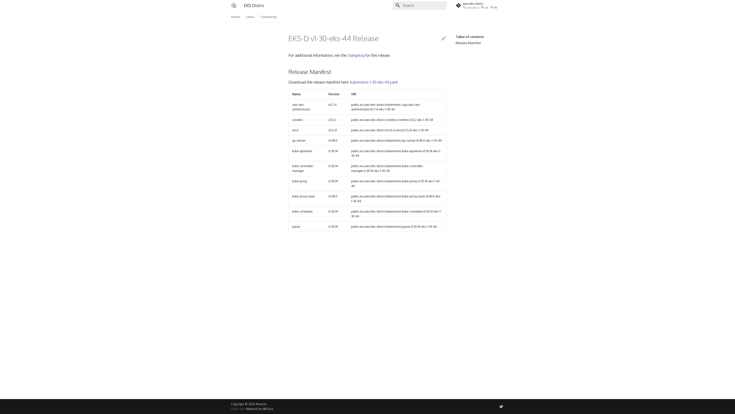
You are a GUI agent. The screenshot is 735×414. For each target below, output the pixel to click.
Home (235, 17)
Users (250, 17)
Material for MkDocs (259, 409)
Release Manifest (468, 43)
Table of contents (470, 37)
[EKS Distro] (233, 5)
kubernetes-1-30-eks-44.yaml (374, 82)
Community (269, 17)
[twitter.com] (501, 406)
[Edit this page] (444, 39)
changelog (355, 55)
